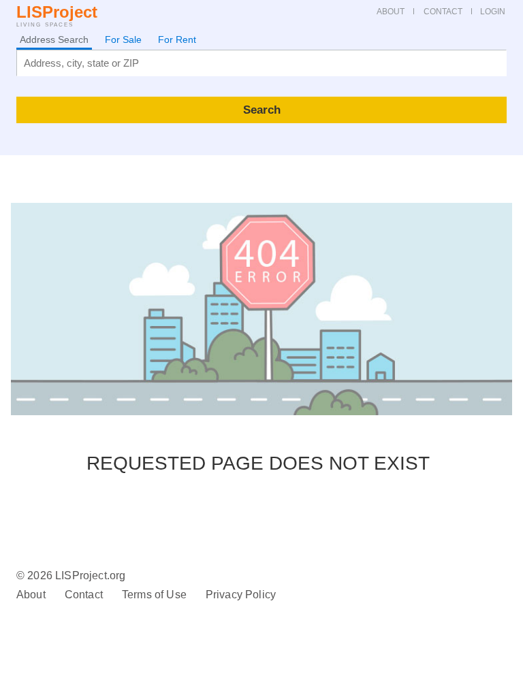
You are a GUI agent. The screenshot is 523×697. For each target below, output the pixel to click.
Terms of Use (154, 594)
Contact (84, 594)
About (31, 594)
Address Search (54, 39)
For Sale (123, 39)
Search (262, 109)
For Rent (177, 39)
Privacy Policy (241, 594)
